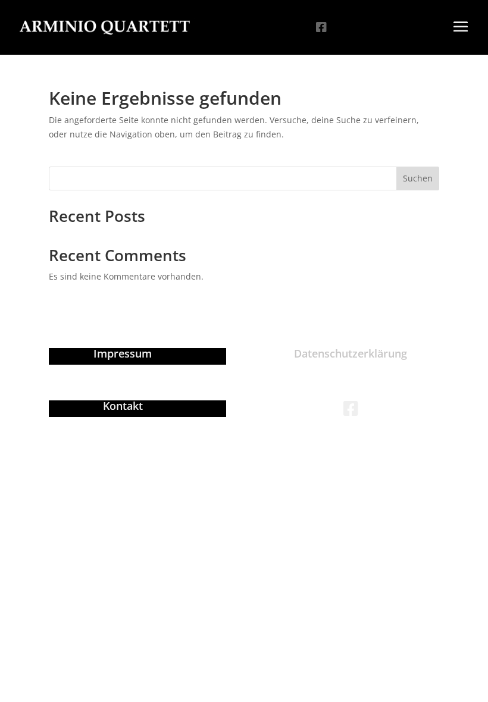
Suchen (418, 178)
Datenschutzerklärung (350, 353)
